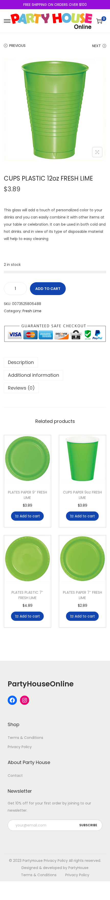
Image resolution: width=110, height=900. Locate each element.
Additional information (33, 375)
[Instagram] (24, 700)
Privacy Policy (20, 746)
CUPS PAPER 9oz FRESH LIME (82, 495)
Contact (15, 775)
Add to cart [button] (30, 516)
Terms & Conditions (25, 737)
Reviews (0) (21, 388)
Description (21, 362)
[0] (99, 21)
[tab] (55, 362)
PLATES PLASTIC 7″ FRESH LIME (27, 595)
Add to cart (47, 288)
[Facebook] (12, 700)
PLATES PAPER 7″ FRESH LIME (82, 595)
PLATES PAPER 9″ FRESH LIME (27, 495)
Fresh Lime (32, 310)
